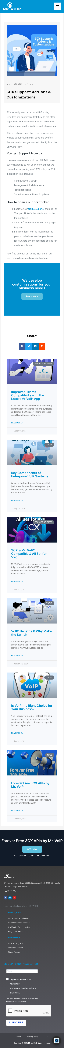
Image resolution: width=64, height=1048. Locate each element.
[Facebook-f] (5, 897)
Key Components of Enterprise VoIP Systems (29, 474)
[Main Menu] (57, 6)
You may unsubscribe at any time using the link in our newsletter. (22, 1000)
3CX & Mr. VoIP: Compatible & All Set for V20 (29, 553)
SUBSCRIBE (16, 1022)
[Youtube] (14, 897)
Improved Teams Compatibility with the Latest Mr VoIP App (27, 395)
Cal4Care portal (36, 209)
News (30, 84)
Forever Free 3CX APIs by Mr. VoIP (30, 784)
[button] (22, 346)
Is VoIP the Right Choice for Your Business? (31, 707)
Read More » (17, 423)
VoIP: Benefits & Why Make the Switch (31, 633)
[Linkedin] (10, 897)
